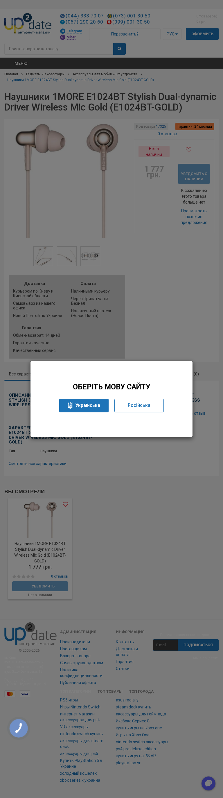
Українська (87, 405)
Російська (139, 405)
